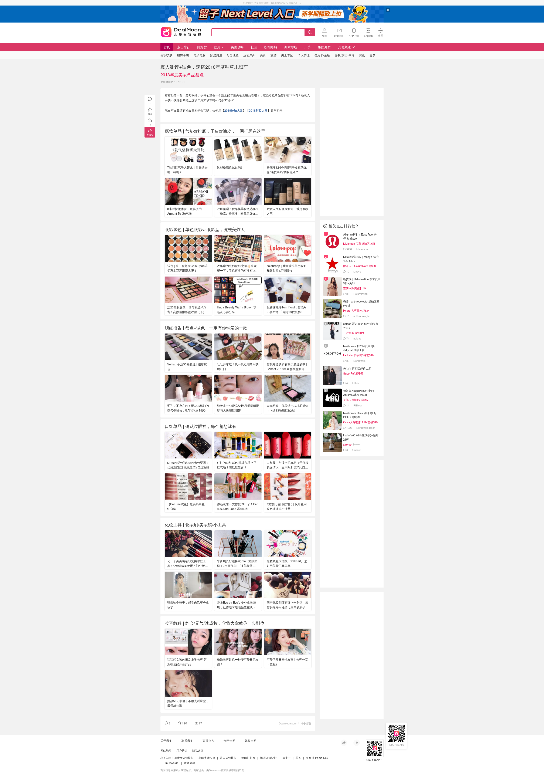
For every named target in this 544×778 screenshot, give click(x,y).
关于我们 (166, 740)
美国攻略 (237, 47)
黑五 (298, 758)
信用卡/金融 (322, 55)
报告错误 (306, 723)
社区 (254, 47)
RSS (356, 743)
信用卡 (219, 47)
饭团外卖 (324, 47)
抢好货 (202, 47)
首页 (167, 47)
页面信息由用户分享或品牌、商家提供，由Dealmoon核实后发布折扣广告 (202, 770)
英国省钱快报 (206, 758)
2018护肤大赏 (233, 110)
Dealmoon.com (287, 723)
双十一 (286, 758)
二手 (307, 47)
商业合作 (208, 740)
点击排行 (183, 47)
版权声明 (250, 740)
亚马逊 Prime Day (317, 758)
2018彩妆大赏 (258, 110)
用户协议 (181, 750)
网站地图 (165, 750)
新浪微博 (344, 743)
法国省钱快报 (228, 758)
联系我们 (187, 740)
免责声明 (229, 740)
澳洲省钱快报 (268, 758)
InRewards (171, 763)
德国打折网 (248, 758)
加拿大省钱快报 (184, 758)
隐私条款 (197, 750)
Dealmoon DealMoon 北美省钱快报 (181, 31)
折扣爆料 (270, 47)
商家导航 (290, 47)
